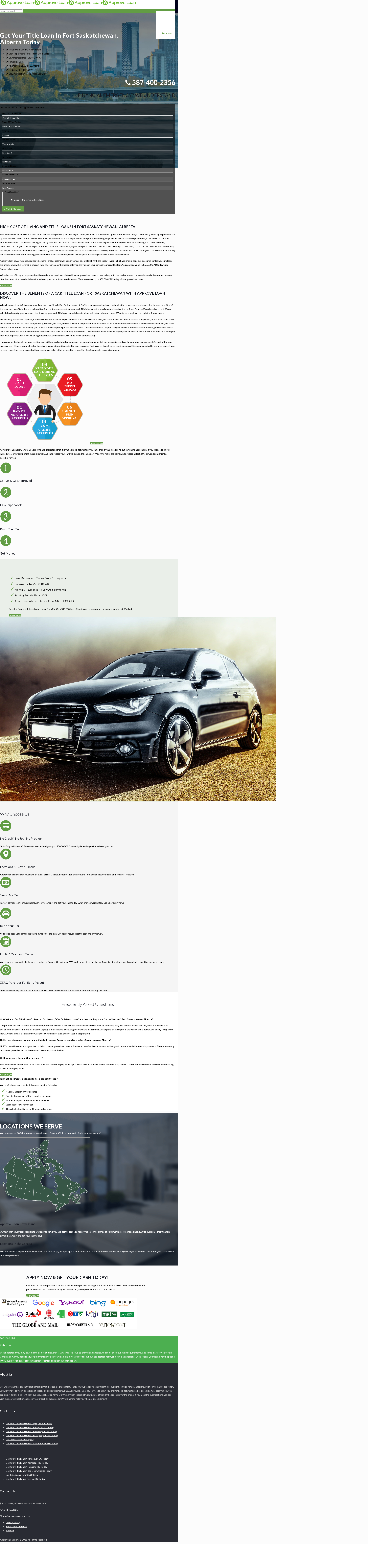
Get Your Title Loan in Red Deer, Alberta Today (29, 1470)
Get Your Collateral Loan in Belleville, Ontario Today (31, 1431)
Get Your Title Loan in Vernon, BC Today (25, 1478)
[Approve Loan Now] (68, 4)
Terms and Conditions (16, 1526)
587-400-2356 (153, 82)
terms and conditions (35, 200)
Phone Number (10, 175)
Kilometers (7, 131)
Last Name (7, 157)
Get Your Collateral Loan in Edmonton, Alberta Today (32, 1443)
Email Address (10, 166)
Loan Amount (8, 183)
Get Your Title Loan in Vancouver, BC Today (27, 1458)
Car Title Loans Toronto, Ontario (22, 1474)
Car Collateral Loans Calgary (20, 1439)
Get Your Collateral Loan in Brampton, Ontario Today (32, 1435)
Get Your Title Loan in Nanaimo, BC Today (26, 1466)
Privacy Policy (13, 1522)
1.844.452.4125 (8, 1337)
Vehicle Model (9, 140)
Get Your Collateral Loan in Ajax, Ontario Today (29, 1423)
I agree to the (29, 200)
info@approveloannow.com (16, 1516)
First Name (8, 148)
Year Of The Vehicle (11, 113)
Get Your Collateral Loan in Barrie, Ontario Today (30, 1427)
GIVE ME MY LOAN (13, 209)
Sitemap (10, 1530)
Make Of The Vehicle (12, 122)
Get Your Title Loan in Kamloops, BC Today (27, 1462)
